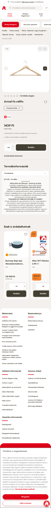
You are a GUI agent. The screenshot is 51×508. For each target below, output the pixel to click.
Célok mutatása (25, 503)
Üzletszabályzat (7, 410)
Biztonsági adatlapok (35, 406)
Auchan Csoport (7, 383)
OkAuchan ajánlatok (30, 24)
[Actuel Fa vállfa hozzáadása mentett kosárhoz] (45, 101)
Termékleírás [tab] (8, 173)
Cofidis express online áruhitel (12, 346)
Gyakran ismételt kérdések (37, 378)
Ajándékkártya (33, 383)
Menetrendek (32, 392)
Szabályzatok (32, 325)
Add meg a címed (28, 2)
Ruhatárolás (39, 34)
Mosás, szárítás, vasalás (24, 34)
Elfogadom (25, 497)
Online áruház (14, 31)
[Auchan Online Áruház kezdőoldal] (4, 8)
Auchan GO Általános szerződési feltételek (35, 401)
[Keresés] (10, 8)
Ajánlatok (31, 330)
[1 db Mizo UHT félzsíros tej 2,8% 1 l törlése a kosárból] (34, 286)
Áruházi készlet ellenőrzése (13, 156)
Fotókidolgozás (33, 396)
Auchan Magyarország (9, 378)
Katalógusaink (6, 424)
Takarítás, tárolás (8, 34)
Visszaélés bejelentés (9, 405)
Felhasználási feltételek (36, 387)
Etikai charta (6, 401)
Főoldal (4, 31)
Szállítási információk (9, 321)
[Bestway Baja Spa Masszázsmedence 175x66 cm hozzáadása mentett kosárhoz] (25, 234)
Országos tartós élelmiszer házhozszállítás (11, 336)
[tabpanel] (25, 194)
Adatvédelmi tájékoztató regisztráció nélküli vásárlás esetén (11, 357)
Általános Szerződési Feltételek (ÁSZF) (9, 351)
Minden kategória (10, 24)
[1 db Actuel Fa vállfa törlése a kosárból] (12, 148)
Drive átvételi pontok (9, 342)
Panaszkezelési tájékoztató (11, 438)
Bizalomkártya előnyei (35, 321)
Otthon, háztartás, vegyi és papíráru (34, 31)
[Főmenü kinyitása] (46, 7)
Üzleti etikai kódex (8, 392)
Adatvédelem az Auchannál (11, 387)
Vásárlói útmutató (8, 429)
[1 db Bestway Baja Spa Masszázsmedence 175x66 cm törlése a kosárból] (8, 286)
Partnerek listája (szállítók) (25, 489)
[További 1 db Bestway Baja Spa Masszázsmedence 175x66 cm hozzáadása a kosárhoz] (24, 286)
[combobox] (25, 7)
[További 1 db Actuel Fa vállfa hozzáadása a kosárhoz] (12, 146)
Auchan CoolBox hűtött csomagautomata (10, 331)
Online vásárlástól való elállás (12, 363)
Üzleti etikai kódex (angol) (11, 396)
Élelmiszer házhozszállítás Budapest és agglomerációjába (12, 326)
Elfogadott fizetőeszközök (10, 433)
